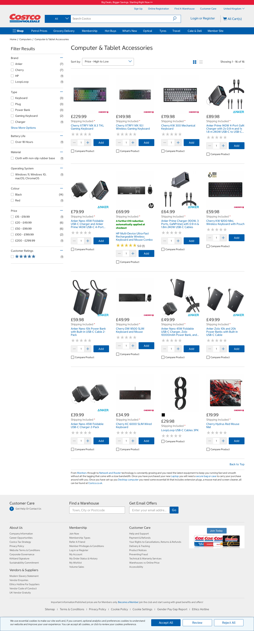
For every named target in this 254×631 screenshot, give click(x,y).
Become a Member (128, 602)
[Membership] (98, 31)
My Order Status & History (83, 558)
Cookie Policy (119, 609)
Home (13, 39)
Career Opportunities (21, 537)
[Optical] (152, 31)
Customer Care (22, 503)
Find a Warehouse (84, 503)
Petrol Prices (39, 31)
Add (101, 142)
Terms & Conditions (72, 609)
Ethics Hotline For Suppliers (25, 584)
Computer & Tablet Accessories (52, 39)
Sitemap (50, 609)
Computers (25, 39)
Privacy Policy (17, 546)
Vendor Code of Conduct (23, 588)
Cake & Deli (195, 31)
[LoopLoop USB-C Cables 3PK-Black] (163, 415)
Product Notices (138, 550)
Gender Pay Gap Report (172, 609)
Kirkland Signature (19, 558)
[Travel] (181, 31)
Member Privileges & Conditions (86, 546)
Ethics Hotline (200, 609)
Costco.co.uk (95, 483)
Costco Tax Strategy (20, 541)
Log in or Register (78, 550)
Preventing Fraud (138, 554)
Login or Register (203, 18)
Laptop (175, 476)
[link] (90, 111)
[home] (25, 18)
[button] (177, 18)
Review (197, 623)
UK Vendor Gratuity (20, 592)
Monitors (82, 472)
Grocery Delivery (63, 31)
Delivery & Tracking (139, 546)
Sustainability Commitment (24, 562)
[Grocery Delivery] (75, 31)
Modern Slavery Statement (24, 576)
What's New (129, 31)
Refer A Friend (77, 541)
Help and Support (139, 533)
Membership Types (79, 537)
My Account (75, 554)
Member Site (215, 31)
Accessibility (136, 566)
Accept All (166, 623)
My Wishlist (75, 562)
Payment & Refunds (140, 537)
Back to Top (237, 464)
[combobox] (57, 19)
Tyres (162, 31)
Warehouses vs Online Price (144, 562)
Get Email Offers (143, 503)
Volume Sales (76, 566)
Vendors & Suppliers (24, 570)
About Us (16, 528)
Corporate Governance (22, 554)
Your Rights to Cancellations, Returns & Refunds (155, 541)
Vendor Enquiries (19, 580)
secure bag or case (206, 476)
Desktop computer (128, 479)
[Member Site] (224, 31)
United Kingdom (232, 8)
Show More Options (23, 127)
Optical (147, 31)
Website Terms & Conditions (25, 550)
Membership (89, 31)
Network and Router (110, 472)
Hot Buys (110, 31)
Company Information (21, 533)
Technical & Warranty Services (145, 558)
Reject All (229, 623)
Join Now (74, 533)
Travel (176, 31)
